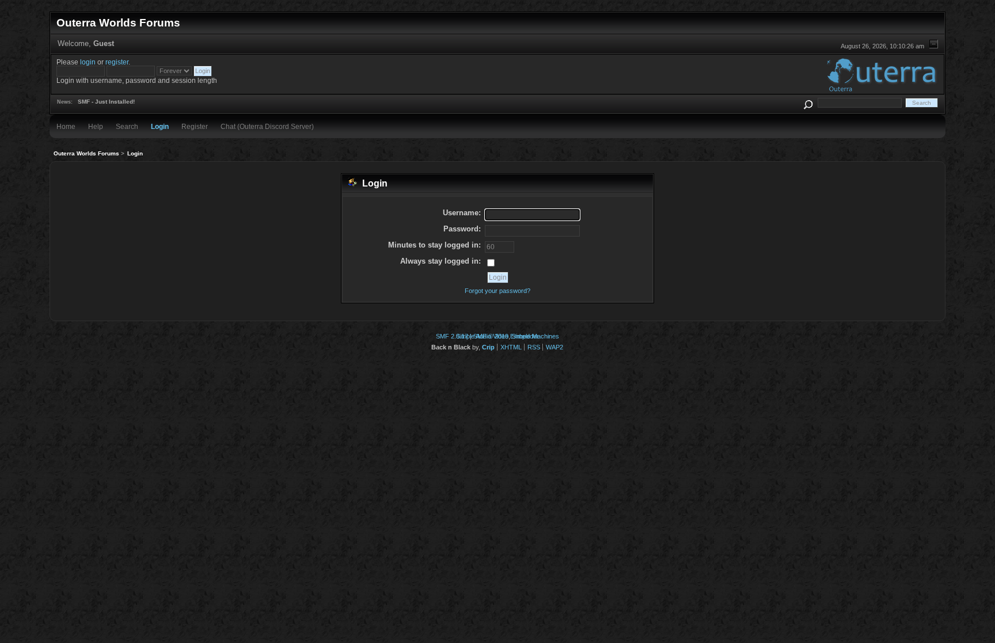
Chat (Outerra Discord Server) (267, 126)
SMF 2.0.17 (452, 336)
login (88, 62)
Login (160, 126)
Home (65, 126)
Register (194, 126)
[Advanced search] (808, 103)
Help (95, 126)
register (116, 62)
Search (127, 126)
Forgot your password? (497, 290)
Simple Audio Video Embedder (497, 336)
